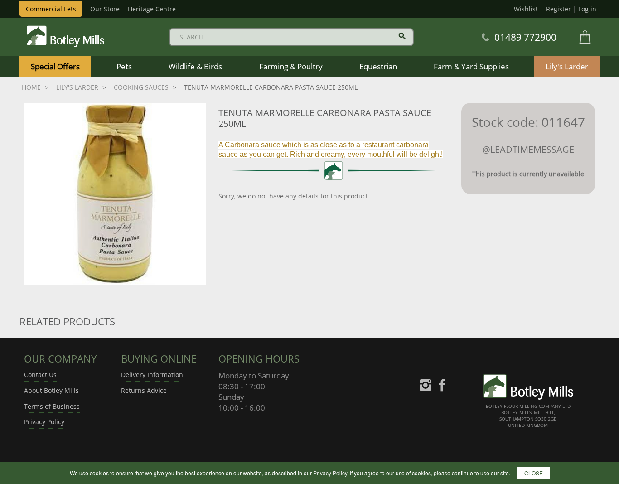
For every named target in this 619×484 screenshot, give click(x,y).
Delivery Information (152, 374)
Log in (587, 9)
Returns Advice (144, 390)
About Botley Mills (51, 390)
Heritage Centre (152, 9)
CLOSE (533, 473)
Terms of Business (52, 406)
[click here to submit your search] (402, 36)
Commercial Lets (51, 9)
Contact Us (40, 374)
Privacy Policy (44, 421)
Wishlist (526, 9)
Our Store (105, 9)
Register (558, 9)
